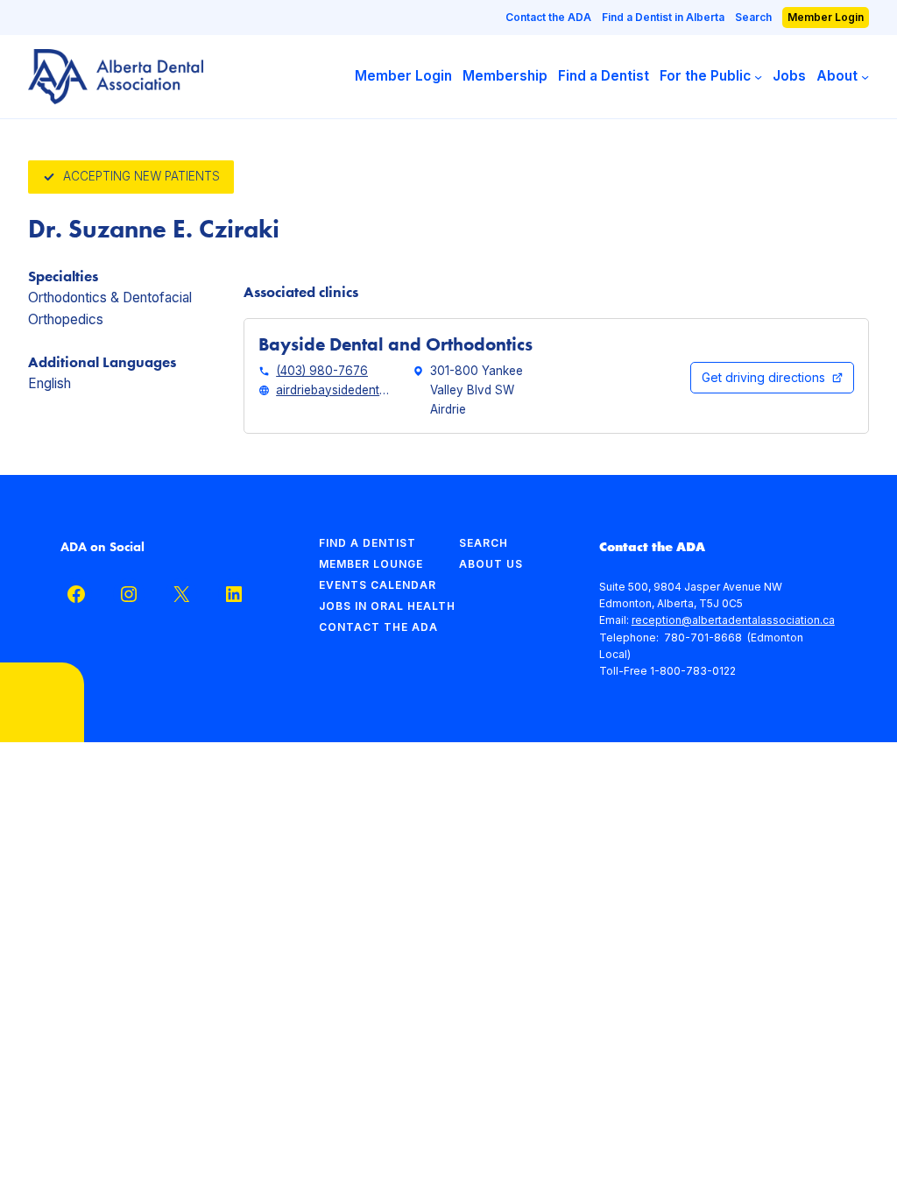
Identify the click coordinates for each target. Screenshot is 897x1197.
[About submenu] (865, 77)
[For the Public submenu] (758, 77)
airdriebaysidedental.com (334, 390)
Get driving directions (763, 377)
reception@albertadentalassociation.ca (733, 620)
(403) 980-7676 (322, 371)
